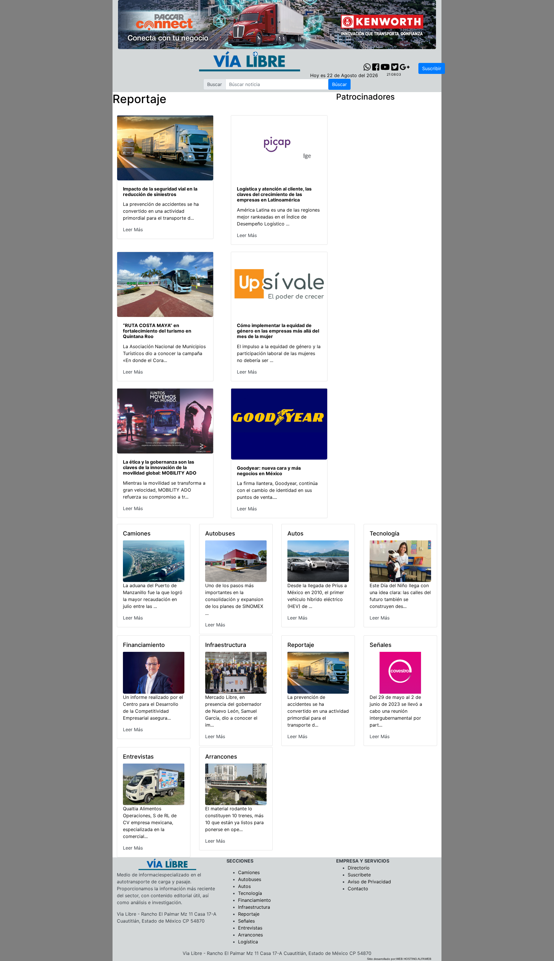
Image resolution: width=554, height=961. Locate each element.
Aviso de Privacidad (369, 882)
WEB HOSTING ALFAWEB (413, 958)
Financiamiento (254, 900)
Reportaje (248, 914)
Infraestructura (254, 907)
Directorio (359, 868)
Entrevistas (250, 928)
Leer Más (133, 229)
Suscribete (359, 875)
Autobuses (249, 879)
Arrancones (250, 935)
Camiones (249, 872)
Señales (246, 921)
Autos (244, 886)
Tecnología (250, 893)
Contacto (358, 888)
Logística (248, 942)
